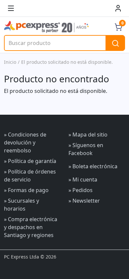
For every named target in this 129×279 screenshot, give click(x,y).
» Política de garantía (30, 161)
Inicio (10, 62)
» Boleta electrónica (92, 166)
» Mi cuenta (82, 179)
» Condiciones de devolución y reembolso (25, 142)
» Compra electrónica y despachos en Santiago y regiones (30, 227)
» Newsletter (84, 200)
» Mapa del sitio (88, 134)
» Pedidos (80, 190)
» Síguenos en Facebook (85, 149)
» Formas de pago (26, 190)
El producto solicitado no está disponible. (67, 62)
